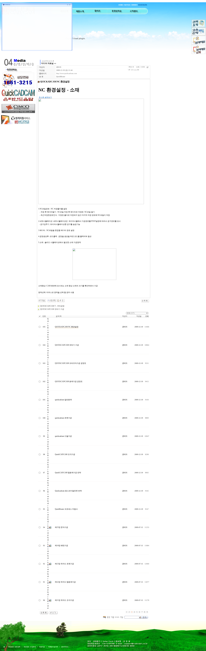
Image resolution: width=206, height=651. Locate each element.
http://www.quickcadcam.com (66, 73)
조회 (147, 316)
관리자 (58, 67)
